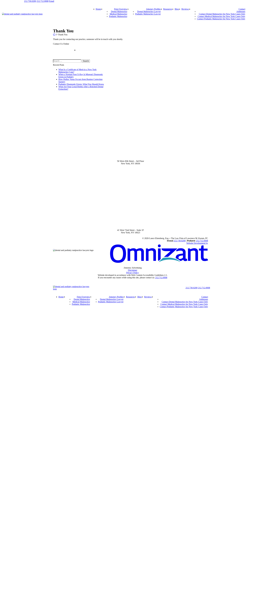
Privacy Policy (132, 272)
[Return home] (73, 289)
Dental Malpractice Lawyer (149, 11)
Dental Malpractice (119, 11)
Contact (242, 9)
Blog (177, 9)
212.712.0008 (43, 1)
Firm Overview (120, 9)
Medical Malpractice (118, 14)
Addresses (240, 11)
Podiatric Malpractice (118, 16)
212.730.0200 (30, 1)
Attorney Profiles (153, 9)
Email (51, 1)
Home (98, 9)
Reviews (185, 9)
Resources (167, 9)
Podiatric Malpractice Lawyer (148, 14)
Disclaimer (132, 270)
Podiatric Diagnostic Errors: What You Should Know (81, 84)
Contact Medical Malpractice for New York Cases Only (221, 16)
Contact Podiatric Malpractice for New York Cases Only (221, 19)
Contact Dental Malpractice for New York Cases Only (222, 14)
